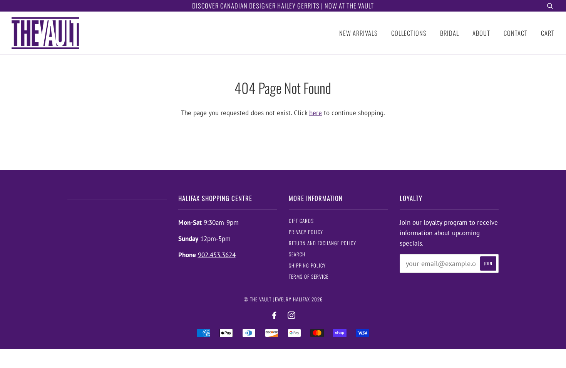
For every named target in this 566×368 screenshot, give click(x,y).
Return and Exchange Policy (322, 243)
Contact (515, 33)
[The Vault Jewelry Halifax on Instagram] (292, 315)
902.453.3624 (217, 255)
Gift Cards (301, 220)
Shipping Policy (307, 265)
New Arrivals (358, 33)
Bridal (449, 33)
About (481, 33)
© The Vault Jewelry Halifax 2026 (283, 299)
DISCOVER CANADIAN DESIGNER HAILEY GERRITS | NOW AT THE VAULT (283, 5)
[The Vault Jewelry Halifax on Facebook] (274, 315)
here (315, 113)
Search (297, 254)
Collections (409, 33)
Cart (547, 33)
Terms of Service (308, 276)
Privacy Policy (306, 232)
